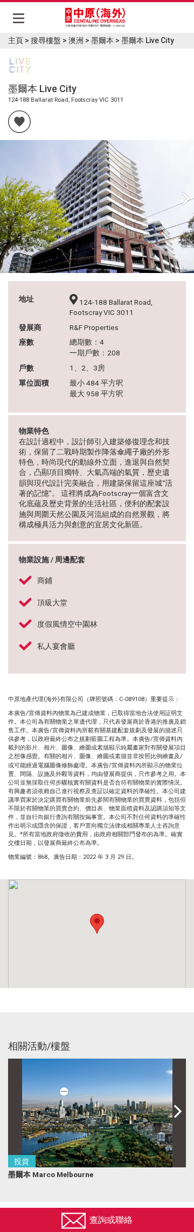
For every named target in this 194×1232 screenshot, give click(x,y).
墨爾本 (102, 40)
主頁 (15, 40)
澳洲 (76, 40)
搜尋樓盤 (46, 40)
